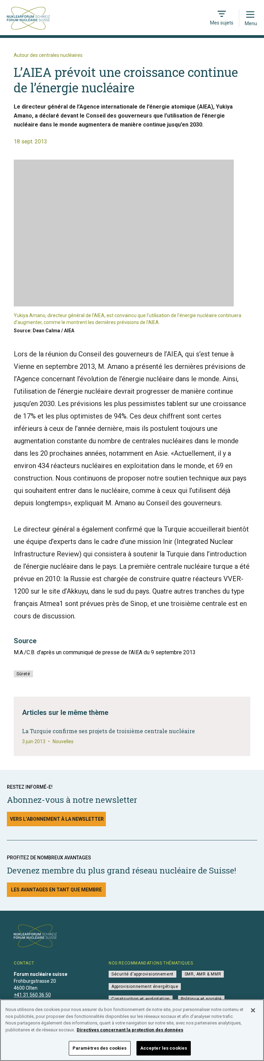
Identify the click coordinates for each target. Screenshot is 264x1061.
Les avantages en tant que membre (56, 889)
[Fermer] (253, 1010)
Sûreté (23, 673)
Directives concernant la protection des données (130, 1029)
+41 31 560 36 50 (32, 995)
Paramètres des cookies (100, 1048)
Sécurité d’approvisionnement (142, 974)
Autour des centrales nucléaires (48, 55)
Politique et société (201, 999)
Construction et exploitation (140, 999)
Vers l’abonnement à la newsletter (57, 819)
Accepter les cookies (163, 1048)
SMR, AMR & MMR (203, 974)
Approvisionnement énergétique (144, 986)
